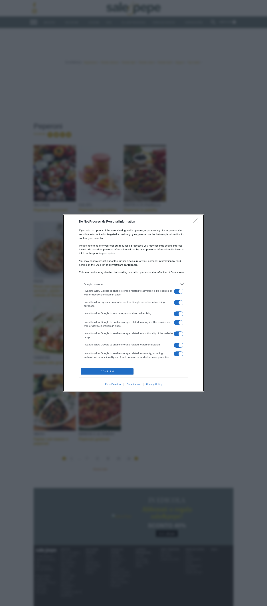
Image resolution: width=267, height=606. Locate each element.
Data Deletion (113, 384)
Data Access (133, 384)
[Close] (196, 221)
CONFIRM (107, 371)
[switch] (178, 291)
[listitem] (133, 284)
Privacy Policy (154, 384)
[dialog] (133, 303)
